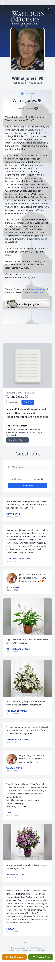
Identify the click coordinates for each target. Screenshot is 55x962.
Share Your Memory (17, 440)
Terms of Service (35, 950)
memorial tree (39, 289)
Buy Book (28, 402)
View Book (13, 402)
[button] (27, 616)
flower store (37, 292)
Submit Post (27, 485)
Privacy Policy (20, 950)
